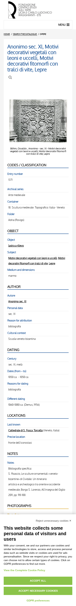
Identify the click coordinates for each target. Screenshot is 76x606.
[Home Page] (38, 10)
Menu (62, 24)
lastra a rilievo (16, 245)
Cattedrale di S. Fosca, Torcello (25, 430)
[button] (64, 120)
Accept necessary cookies (38, 590)
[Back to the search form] (10, 77)
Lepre (52, 263)
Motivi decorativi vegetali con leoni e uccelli (32, 258)
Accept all (38, 580)
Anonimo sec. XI (17, 301)
